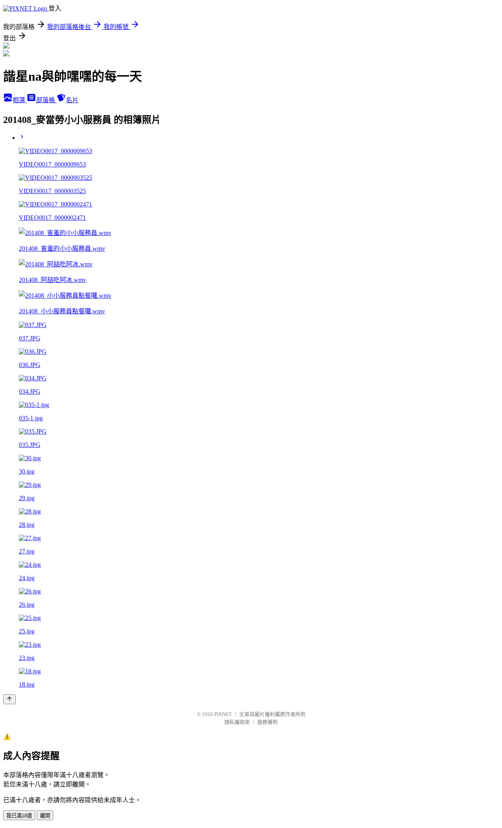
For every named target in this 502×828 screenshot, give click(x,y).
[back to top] (9, 699)
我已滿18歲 (19, 816)
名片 (72, 100)
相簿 (20, 100)
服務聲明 (267, 722)
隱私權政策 (237, 722)
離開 (45, 816)
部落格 (46, 100)
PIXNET (223, 714)
